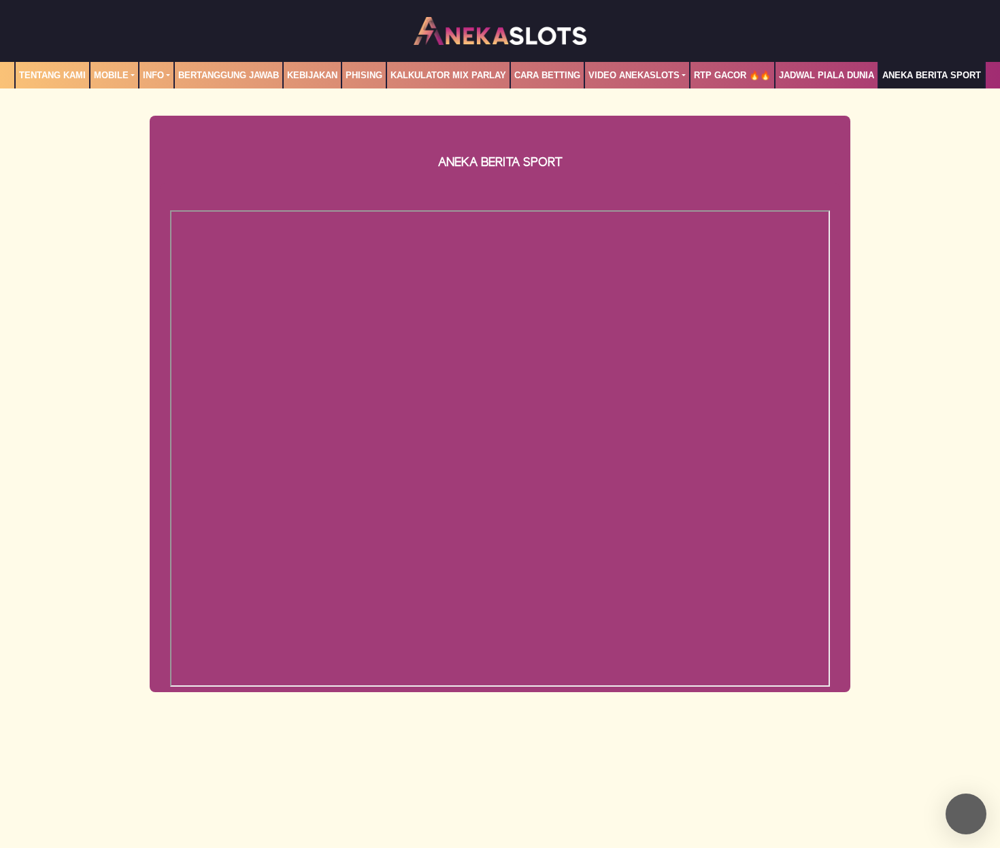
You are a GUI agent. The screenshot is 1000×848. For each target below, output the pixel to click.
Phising (364, 75)
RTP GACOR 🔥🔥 (732, 75)
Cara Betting (547, 75)
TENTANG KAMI (52, 75)
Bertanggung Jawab (228, 75)
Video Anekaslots (634, 75)
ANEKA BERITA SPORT (931, 75)
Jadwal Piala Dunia (826, 75)
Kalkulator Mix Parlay (448, 75)
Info (153, 75)
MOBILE (111, 75)
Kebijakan (312, 75)
